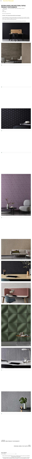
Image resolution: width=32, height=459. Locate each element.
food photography (11, 457)
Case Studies (12, 8)
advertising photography (5, 457)
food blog (27, 458)
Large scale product (18, 8)
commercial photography (22, 458)
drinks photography (17, 457)
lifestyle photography (16, 458)
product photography (23, 457)
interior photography (10, 458)
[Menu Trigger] (1, 1)
